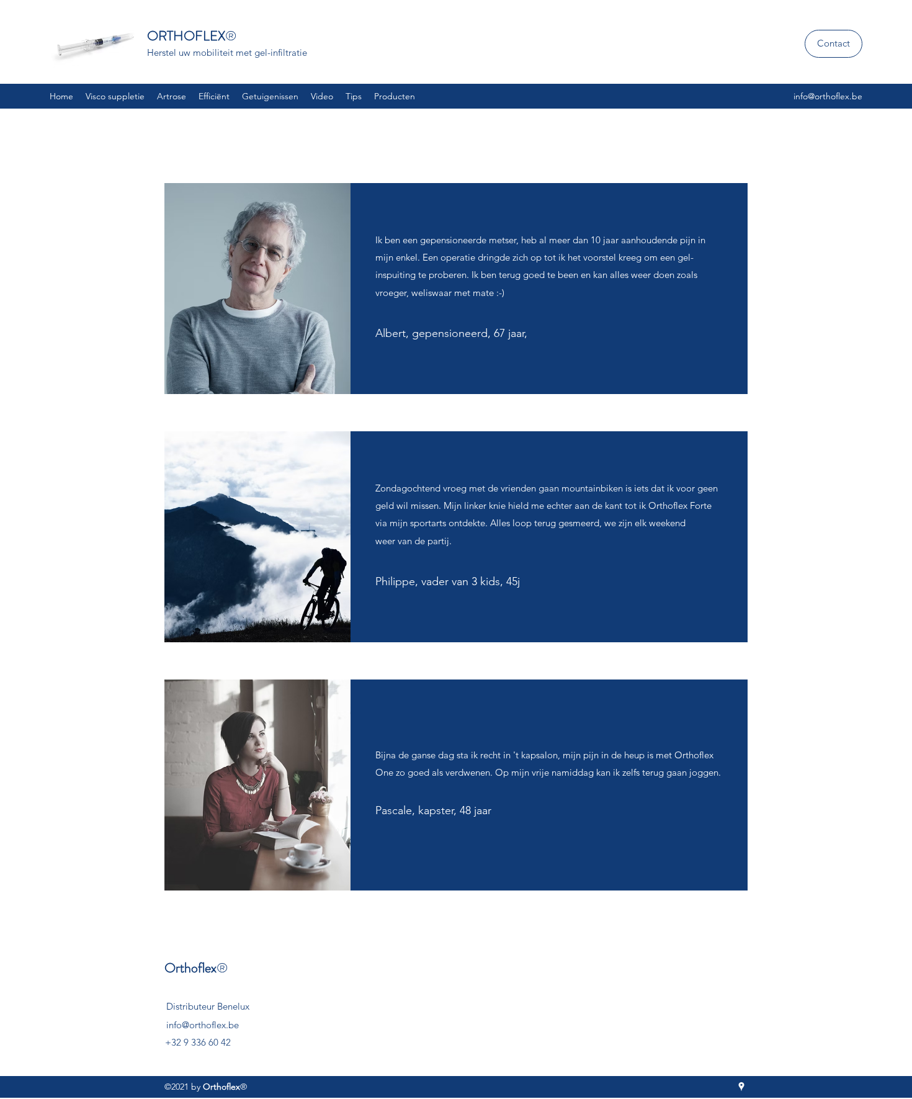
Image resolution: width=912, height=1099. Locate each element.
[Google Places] (741, 1086)
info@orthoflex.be (828, 96)
